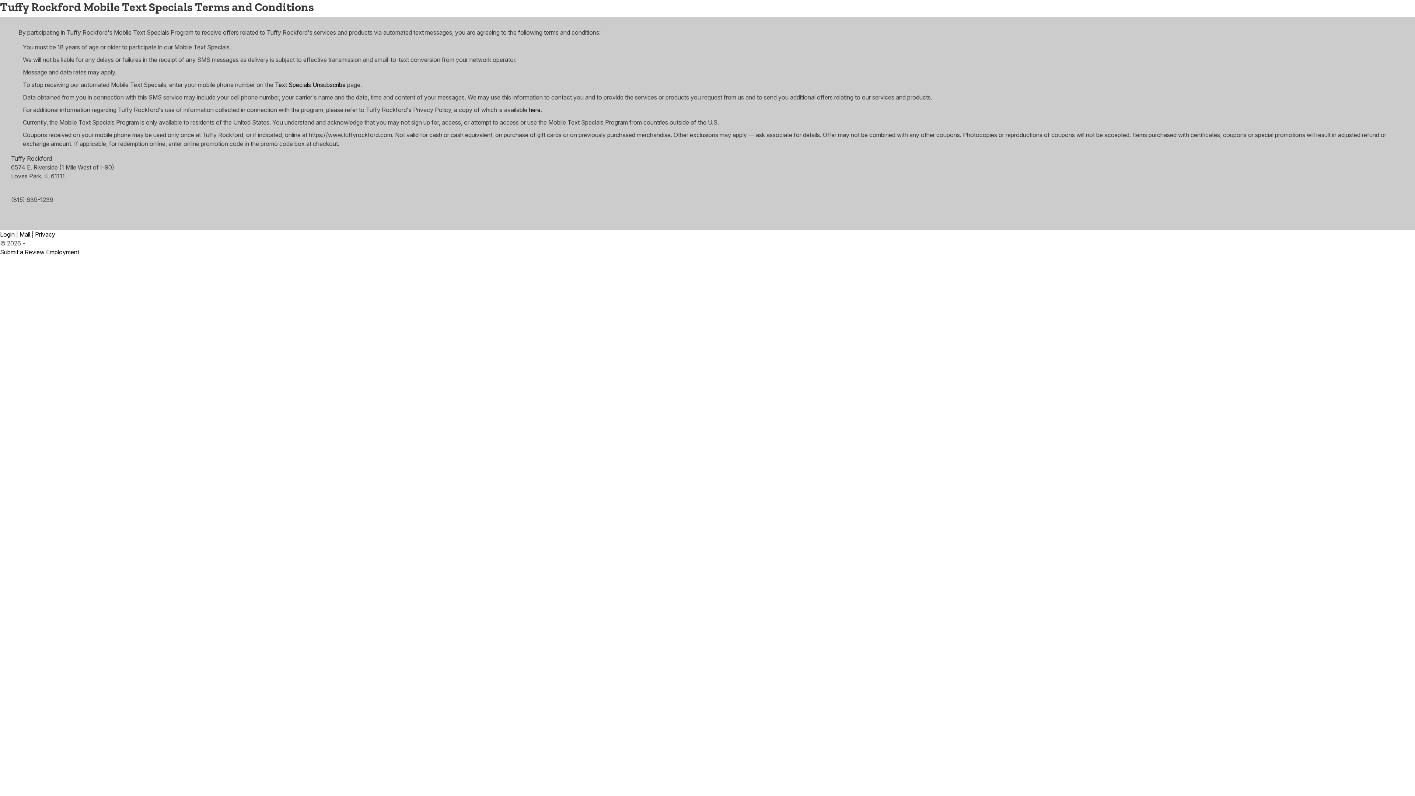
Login (7, 234)
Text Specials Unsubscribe (310, 84)
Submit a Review (22, 252)
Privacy (45, 234)
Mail (25, 234)
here (535, 110)
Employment (62, 252)
